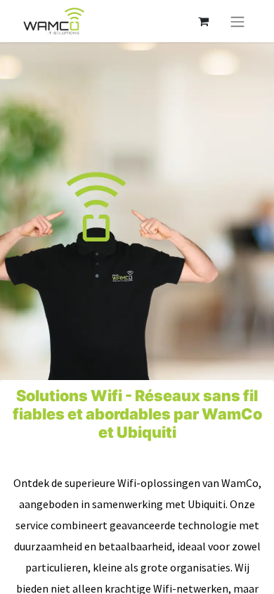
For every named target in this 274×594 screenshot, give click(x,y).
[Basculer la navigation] (237, 21)
